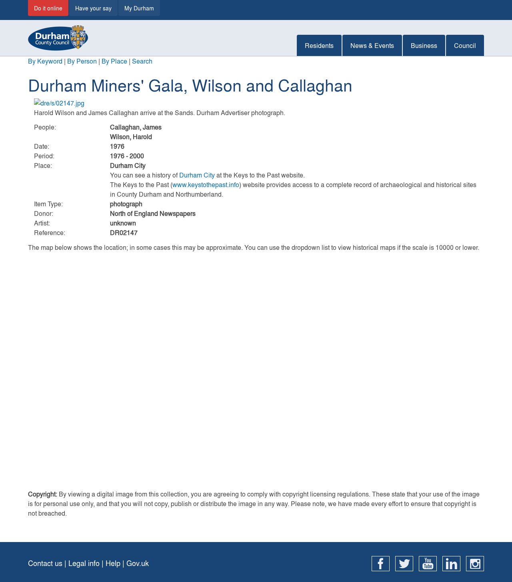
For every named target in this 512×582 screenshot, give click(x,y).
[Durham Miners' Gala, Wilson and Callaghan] (256, 103)
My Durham (139, 8)
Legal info (84, 563)
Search (142, 61)
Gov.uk (137, 563)
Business (424, 45)
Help (113, 563)
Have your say (93, 8)
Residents (319, 45)
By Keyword (45, 61)
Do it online (48, 8)
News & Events (372, 45)
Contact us (45, 563)
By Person (82, 61)
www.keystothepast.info (205, 184)
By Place (114, 61)
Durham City (197, 174)
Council (465, 45)
